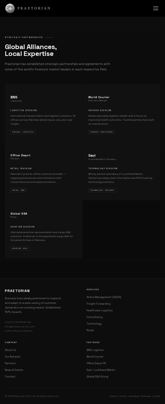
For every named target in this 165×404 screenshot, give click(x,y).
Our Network (12, 356)
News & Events (14, 370)
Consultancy (95, 317)
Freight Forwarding (98, 303)
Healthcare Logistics (100, 310)
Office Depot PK (96, 363)
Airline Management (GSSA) (104, 297)
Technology (94, 323)
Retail (90, 330)
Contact (10, 376)
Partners (10, 363)
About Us (10, 350)
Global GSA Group (97, 376)
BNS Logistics (95, 350)
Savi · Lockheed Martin (101, 370)
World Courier (95, 356)
